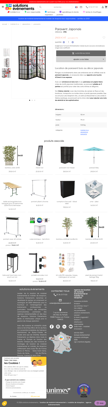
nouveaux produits (81, 301)
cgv (75, 342)
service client (79, 333)
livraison (77, 304)
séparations (84, 132)
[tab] (29, 100)
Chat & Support (10, 386)
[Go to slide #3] (6, 73)
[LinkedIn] (64, 328)
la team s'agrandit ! (81, 317)
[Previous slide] (14, 62)
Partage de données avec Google (15, 382)
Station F (77, 320)
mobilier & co (84, 130)
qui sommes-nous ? (81, 306)
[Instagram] (58, 328)
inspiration (49, 15)
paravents (83, 134)
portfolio (60, 15)
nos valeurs (78, 308)
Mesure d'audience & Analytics (14, 384)
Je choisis (13, 396)
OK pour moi (35, 396)
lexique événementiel (82, 335)
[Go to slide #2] (6, 62)
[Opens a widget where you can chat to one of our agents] (100, 403)
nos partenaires (80, 310)
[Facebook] (52, 328)
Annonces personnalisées (13, 388)
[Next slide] (49, 62)
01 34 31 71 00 (92, 7)
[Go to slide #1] (6, 52)
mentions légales (84, 342)
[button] (4, 403)
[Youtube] (71, 328)
